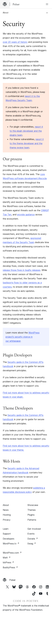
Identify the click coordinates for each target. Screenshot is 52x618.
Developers (8, 538)
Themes (31, 510)
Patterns (31, 519)
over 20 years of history (15, 42)
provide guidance (26, 214)
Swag (31, 543)
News (6, 510)
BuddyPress (10, 567)
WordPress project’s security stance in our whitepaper (23, 336)
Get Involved (34, 528)
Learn (5, 528)
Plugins (31, 514)
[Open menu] (47, 4)
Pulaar (12, 580)
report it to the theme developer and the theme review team (27, 143)
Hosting (7, 514)
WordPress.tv (11, 543)
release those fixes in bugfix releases (21, 270)
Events (31, 533)
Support (7, 533)
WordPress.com (12, 552)
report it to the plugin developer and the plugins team (26, 130)
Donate (32, 538)
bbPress (8, 562)
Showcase (32, 505)
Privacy (6, 519)
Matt (7, 557)
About (5, 12)
